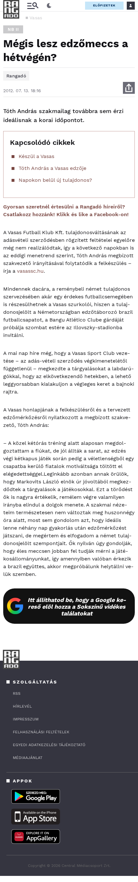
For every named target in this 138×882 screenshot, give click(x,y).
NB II (13, 29)
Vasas (36, 17)
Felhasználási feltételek (41, 732)
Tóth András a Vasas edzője (52, 168)
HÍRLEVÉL (22, 706)
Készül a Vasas (36, 156)
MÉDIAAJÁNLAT (27, 757)
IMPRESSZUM (26, 719)
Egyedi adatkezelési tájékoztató (49, 745)
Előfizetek (104, 5)
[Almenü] (32, 5)
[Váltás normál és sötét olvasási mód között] (49, 6)
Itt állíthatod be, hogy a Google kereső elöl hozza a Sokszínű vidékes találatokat (77, 606)
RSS (17, 693)
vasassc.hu (30, 271)
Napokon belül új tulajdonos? (55, 180)
